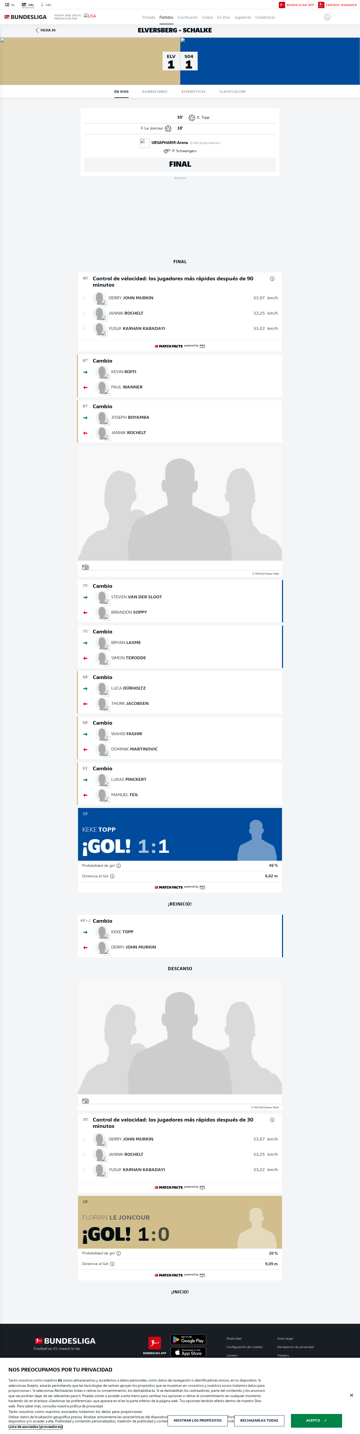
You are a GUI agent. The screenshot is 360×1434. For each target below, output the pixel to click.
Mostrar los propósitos (198, 1420)
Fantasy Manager (341, 5)
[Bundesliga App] (282, 4)
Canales (232, 1355)
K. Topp (203, 118)
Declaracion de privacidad (295, 1347)
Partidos (166, 17)
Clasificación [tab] (233, 91)
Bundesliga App (300, 5)
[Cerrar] (351, 1395)
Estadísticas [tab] (194, 91)
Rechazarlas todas (259, 1420)
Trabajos (283, 1355)
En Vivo (223, 17)
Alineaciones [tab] (155, 91)
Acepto (313, 1420)
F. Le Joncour (152, 129)
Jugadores (242, 17)
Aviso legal (285, 1338)
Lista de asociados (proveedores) (35, 1427)
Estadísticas (265, 17)
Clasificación (188, 17)
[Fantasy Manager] (321, 4)
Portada (148, 17)
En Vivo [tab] (121, 91)
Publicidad (234, 1338)
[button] (325, 16)
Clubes (207, 17)
